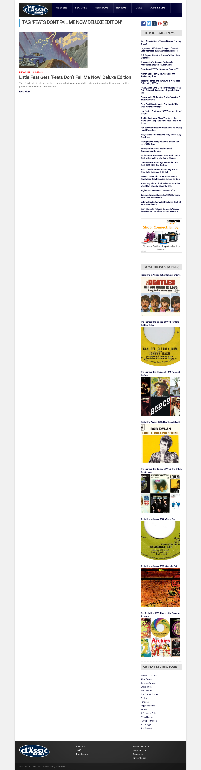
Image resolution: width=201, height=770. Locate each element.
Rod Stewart (146, 728)
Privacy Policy (139, 758)
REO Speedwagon (149, 721)
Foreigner (145, 702)
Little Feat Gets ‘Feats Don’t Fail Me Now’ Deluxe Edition (75, 77)
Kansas (144, 709)
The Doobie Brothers (150, 694)
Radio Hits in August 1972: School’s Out (159, 566)
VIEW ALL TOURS (149, 675)
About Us (80, 746)
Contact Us (138, 754)
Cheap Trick (146, 687)
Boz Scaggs (146, 724)
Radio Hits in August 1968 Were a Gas (158, 519)
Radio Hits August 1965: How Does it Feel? (160, 422)
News (39, 72)
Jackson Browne (148, 683)
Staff (78, 750)
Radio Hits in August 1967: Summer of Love (160, 275)
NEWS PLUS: (27, 72)
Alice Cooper (147, 679)
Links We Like (139, 750)
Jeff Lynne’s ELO (148, 713)
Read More (24, 92)
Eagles (144, 698)
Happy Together (148, 706)
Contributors (82, 754)
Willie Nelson (147, 717)
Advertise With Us (141, 746)
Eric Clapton (146, 690)
